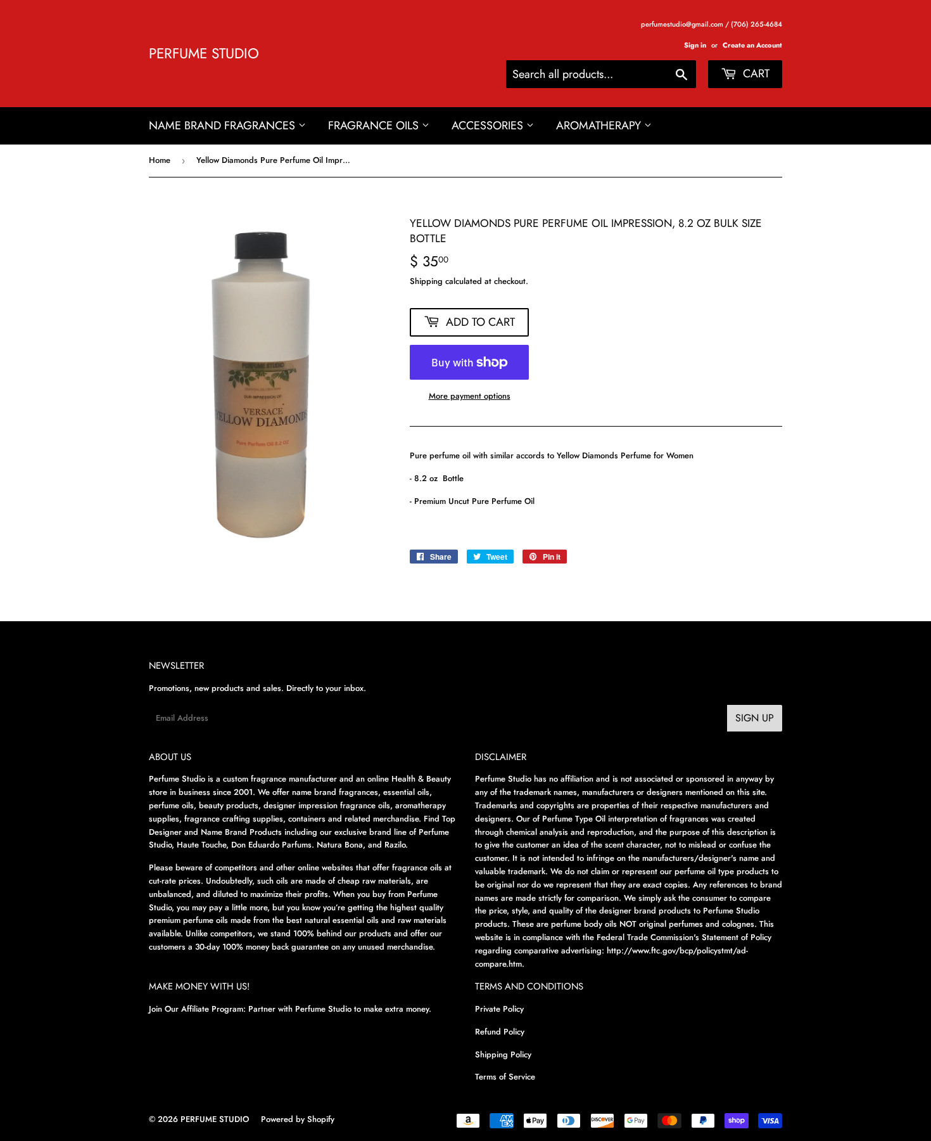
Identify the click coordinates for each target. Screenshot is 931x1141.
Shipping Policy (503, 1054)
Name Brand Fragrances (223, 125)
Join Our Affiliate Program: (197, 1009)
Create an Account (752, 45)
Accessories (489, 125)
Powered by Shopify (297, 1119)
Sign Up (754, 718)
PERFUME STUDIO (204, 53)
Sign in (695, 45)
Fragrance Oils (375, 125)
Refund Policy (499, 1032)
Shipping (426, 281)
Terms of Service (505, 1077)
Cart (755, 73)
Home (159, 160)
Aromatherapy (600, 125)
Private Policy (499, 1009)
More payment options (469, 396)
